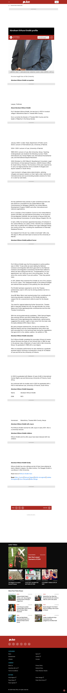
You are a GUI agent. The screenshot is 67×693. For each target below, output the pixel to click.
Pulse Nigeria (11, 677)
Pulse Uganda (11, 682)
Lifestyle (10, 659)
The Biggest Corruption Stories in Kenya (14, 583)
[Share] (51, 37)
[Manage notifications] (64, 690)
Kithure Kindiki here (26, 473)
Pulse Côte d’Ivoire (40, 680)
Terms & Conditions (13, 670)
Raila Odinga (33, 479)
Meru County (19, 477)
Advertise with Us (12, 668)
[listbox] (33, 578)
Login (56, 1)
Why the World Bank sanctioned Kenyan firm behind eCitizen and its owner (23, 620)
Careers (37, 656)
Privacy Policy (39, 665)
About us (10, 665)
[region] (33, 578)
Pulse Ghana (11, 680)
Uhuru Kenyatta (24, 479)
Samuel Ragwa (29, 477)
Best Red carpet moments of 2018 (34, 558)
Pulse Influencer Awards (41, 670)
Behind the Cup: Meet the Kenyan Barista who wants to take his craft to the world (50, 598)
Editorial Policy (39, 668)
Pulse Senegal (39, 677)
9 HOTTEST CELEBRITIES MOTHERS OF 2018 (31, 583)
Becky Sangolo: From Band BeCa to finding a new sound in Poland (50, 608)
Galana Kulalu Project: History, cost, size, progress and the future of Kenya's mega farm (24, 599)
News (18, 594)
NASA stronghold (40, 477)
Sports (37, 654)
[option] (16, 578)
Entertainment (11, 656)
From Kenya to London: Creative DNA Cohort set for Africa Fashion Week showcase (24, 609)
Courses (38, 659)
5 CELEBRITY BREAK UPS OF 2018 (49, 583)
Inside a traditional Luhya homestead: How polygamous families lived (50, 619)
